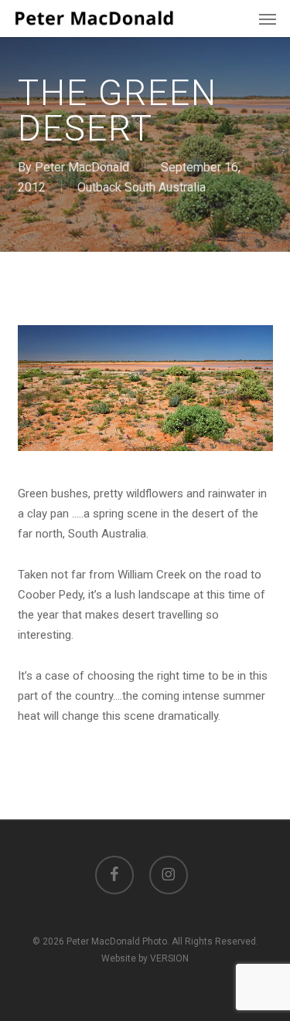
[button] (267, 18)
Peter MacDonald (82, 167)
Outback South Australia (141, 187)
